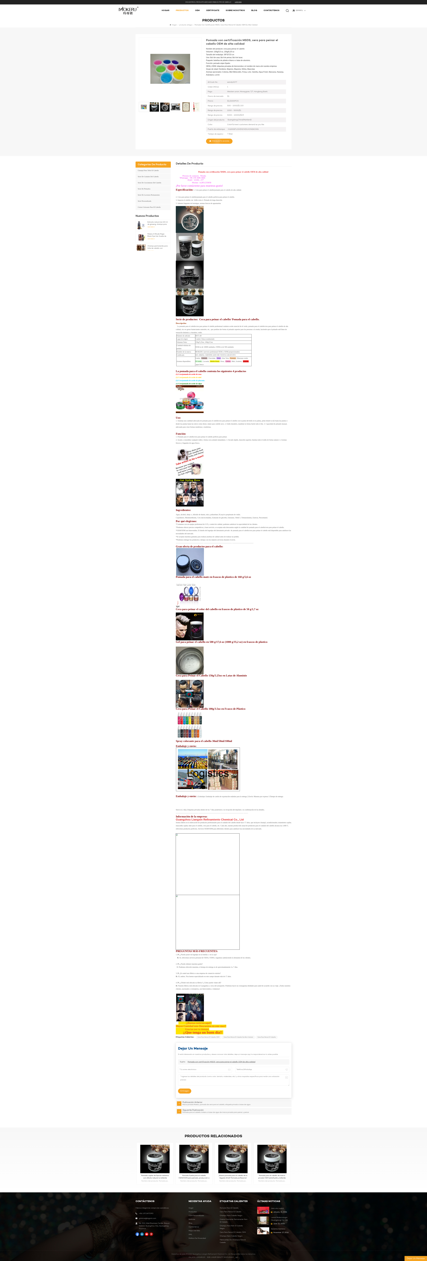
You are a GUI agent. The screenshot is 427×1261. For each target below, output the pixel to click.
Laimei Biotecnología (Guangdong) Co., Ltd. (279, 1218)
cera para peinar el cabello (230, 1212)
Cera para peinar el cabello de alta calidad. (238, 1037)
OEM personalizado (196, 1215)
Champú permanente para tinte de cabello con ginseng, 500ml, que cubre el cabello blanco (157, 247)
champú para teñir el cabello (148, 170)
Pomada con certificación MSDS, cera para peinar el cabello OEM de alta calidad (221, 1062)
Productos (182, 10)
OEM (197, 10)
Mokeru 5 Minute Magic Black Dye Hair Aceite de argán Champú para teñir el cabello (157, 235)
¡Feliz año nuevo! (277, 1208)
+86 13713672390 (146, 1213)
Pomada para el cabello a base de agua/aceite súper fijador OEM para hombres (233, 1176)
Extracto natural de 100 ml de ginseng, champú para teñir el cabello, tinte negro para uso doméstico (157, 223)
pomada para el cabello (229, 1208)
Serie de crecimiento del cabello (149, 183)
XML (190, 1234)
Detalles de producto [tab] (189, 164)
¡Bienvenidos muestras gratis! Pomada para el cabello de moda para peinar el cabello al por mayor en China (272, 1176)
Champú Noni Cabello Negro (231, 1236)
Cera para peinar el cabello (266, 1037)
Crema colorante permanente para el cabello (233, 1220)
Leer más (238, 2)
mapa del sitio (194, 1231)
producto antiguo (185, 25)
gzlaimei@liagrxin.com (147, 1218)
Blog (254, 10)
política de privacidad (197, 1238)
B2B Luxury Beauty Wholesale (220, 1257)
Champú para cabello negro (231, 1215)
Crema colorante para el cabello (149, 207)
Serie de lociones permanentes (149, 195)
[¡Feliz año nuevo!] (263, 1210)
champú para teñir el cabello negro (231, 1227)
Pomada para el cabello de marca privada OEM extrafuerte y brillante (155, 1176)
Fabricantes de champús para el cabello (233, 1241)
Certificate (212, 10)
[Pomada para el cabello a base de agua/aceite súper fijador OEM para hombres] (233, 1158)
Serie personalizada (144, 201)
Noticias (192, 1219)
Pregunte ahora (220, 141)
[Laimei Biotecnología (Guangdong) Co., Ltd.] (263, 1220)
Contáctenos (271, 10)
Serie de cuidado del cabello (148, 176)
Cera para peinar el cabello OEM (208, 1037)
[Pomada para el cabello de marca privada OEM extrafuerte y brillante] (155, 1158)
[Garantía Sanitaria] (263, 1230)
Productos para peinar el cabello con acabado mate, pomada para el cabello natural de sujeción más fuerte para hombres (194, 1176)
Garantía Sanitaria (278, 1229)
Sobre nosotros (235, 10)
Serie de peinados (144, 189)
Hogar (165, 10)
